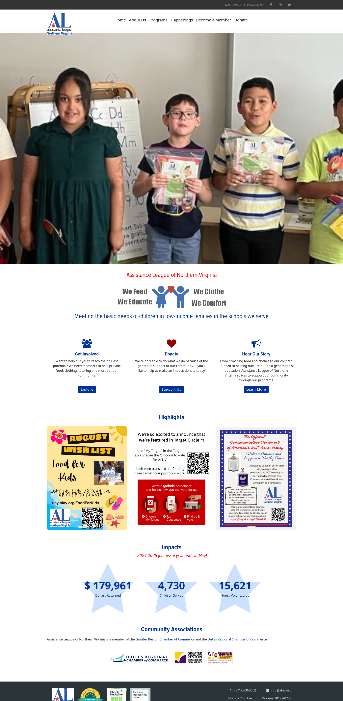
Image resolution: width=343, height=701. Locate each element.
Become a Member (213, 20)
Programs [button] (158, 20)
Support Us (171, 389)
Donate (241, 20)
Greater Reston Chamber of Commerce (165, 639)
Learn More (256, 389)
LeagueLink (255, 4)
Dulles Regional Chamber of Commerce (237, 639)
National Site (235, 4)
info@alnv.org (281, 690)
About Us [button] (137, 20)
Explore (86, 389)
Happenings (182, 20)
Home (120, 20)
